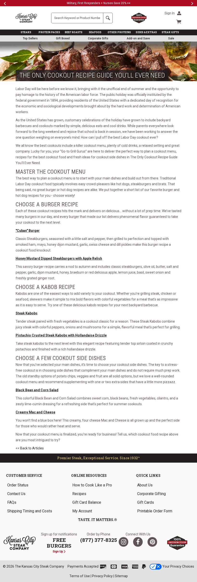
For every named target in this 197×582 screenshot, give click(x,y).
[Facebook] (138, 542)
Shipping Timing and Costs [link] (29, 511)
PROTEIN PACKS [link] (49, 32)
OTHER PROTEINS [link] (119, 32)
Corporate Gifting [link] (151, 493)
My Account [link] (82, 511)
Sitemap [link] (121, 576)
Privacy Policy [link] (102, 576)
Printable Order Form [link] (154, 511)
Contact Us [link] (16, 493)
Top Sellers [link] (30, 38)
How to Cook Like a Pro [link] (92, 485)
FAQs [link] (11, 502)
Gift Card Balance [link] (86, 502)
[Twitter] (123, 542)
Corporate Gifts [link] (98, 38)
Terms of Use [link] (79, 576)
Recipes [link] (79, 493)
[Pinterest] (152, 542)
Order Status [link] (17, 485)
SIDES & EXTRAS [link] (146, 32)
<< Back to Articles (30, 448)
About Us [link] (145, 485)
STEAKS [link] (26, 32)
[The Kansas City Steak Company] (20, 543)
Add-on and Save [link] (138, 38)
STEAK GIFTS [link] (170, 32)
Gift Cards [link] (145, 502)
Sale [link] (171, 38)
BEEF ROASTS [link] (73, 32)
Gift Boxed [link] (63, 38)
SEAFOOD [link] (95, 32)
